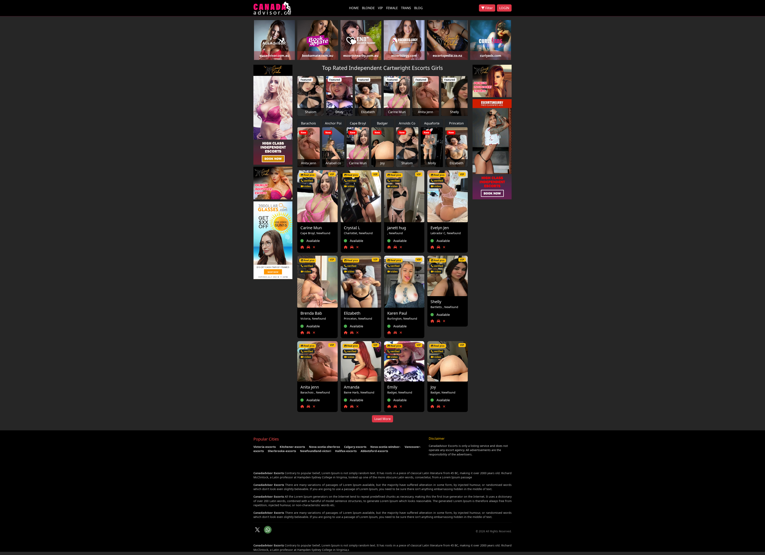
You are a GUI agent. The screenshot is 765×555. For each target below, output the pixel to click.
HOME (354, 8)
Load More (382, 419)
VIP (380, 8)
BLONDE (368, 8)
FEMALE (392, 8)
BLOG (418, 8)
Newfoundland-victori (315, 451)
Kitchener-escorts (292, 447)
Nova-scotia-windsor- (385, 447)
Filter (488, 8)
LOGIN (504, 8)
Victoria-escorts (264, 447)
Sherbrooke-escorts (282, 451)
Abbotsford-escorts (374, 451)
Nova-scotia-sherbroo (324, 447)
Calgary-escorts (355, 447)
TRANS (406, 8)
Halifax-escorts (346, 451)
